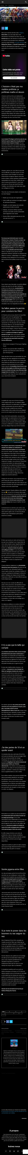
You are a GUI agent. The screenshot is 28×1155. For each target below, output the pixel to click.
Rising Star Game (9, 1013)
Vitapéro (21, 32)
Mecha (23, 1011)
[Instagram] (10, 1151)
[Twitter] (6, 28)
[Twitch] (18, 1151)
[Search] (26, 2)
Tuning (3, 1015)
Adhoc (7, 1011)
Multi (3, 1013)
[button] (2, 2)
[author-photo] (14, 1046)
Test (6, 5)
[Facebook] (2, 28)
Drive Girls (19, 1011)
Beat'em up (12, 1011)
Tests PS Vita (11, 5)
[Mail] (14, 1151)
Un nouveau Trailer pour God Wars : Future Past (7, 1032)
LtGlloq (4, 20)
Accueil (2, 5)
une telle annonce (19, 42)
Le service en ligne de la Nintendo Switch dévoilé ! (21, 1032)
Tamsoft (16, 1013)
